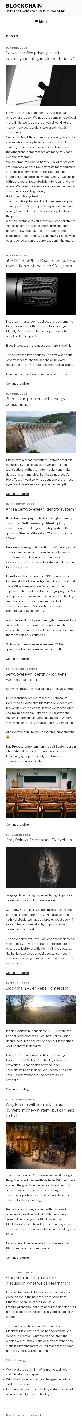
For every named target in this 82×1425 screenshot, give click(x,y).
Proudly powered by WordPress (27, 1415)
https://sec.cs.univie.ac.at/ (23, 761)
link (68, 345)
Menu (43, 21)
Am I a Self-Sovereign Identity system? (41, 509)
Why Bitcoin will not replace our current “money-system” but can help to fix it (40, 1110)
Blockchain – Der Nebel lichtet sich (37, 988)
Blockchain (24, 6)
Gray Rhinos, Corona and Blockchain (39, 840)
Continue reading (17, 383)
